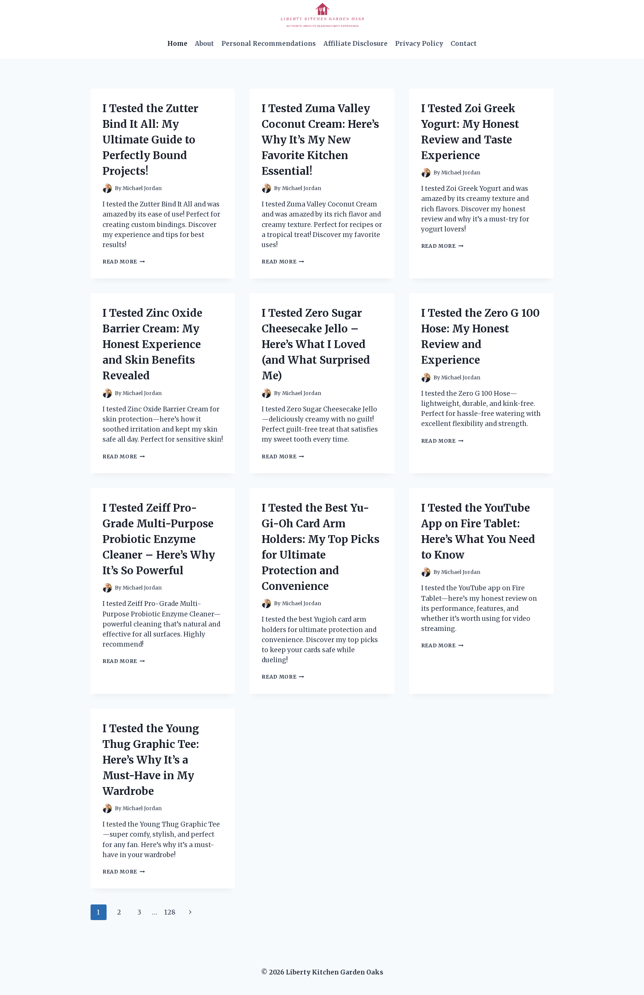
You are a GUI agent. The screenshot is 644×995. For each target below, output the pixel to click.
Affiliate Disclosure (355, 44)
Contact (464, 44)
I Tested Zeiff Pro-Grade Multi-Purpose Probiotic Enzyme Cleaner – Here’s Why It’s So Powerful (158, 539)
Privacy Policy (419, 44)
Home (177, 44)
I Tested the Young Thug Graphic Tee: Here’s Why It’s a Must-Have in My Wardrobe (150, 760)
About (204, 44)
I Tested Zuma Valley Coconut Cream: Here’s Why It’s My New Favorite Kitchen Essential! (320, 140)
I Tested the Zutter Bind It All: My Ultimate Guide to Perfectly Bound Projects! (150, 140)
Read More (123, 262)
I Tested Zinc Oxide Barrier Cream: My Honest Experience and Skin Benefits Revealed (152, 344)
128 (170, 912)
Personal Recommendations (268, 44)
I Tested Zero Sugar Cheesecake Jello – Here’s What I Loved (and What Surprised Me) (316, 344)
